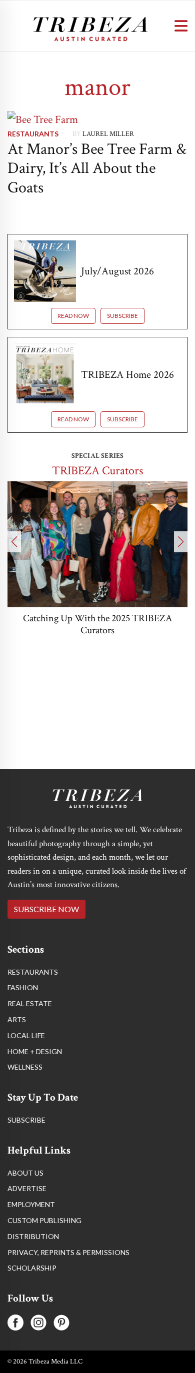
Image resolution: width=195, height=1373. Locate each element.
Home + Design (35, 1051)
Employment (31, 1204)
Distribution (33, 1236)
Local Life (26, 1035)
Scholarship (32, 1268)
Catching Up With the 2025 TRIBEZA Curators (97, 624)
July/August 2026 (117, 271)
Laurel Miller (108, 133)
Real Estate (30, 1003)
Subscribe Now (46, 909)
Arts (17, 1019)
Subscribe (122, 315)
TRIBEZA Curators (97, 470)
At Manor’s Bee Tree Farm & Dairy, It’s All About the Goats (97, 168)
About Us (26, 1173)
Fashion (23, 987)
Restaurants (33, 133)
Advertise (27, 1188)
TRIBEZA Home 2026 (127, 374)
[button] (14, 541)
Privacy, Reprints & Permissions (69, 1252)
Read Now (73, 315)
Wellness (25, 1067)
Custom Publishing (45, 1220)
